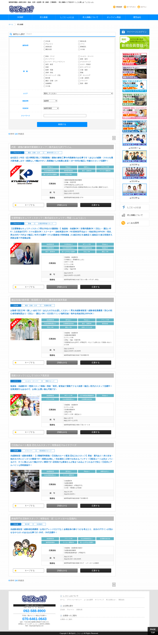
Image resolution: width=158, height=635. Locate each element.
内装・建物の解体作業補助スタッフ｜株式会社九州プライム (41, 147)
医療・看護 (49, 70)
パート (82, 44)
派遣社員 (49, 46)
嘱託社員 (49, 49)
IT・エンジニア (85, 75)
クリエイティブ (85, 62)
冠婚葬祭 (49, 83)
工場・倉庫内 (84, 78)
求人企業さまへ (111, 600)
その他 (82, 49)
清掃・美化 (49, 73)
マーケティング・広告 (53, 75)
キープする (30, 205)
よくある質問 (133, 223)
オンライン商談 (114, 17)
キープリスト (131, 7)
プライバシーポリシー (74, 600)
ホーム (11, 24)
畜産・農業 (84, 83)
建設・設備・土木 (52, 81)
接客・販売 (84, 59)
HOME (20, 17)
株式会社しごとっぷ (76, 633)
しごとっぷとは (67, 17)
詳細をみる (62, 205)
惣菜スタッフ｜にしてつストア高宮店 (30, 375)
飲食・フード (50, 56)
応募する (96, 205)
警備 (81, 73)
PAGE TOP (153, 631)
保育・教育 (49, 64)
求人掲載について (90, 17)
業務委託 (83, 46)
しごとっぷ (22, 9)
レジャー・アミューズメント (55, 62)
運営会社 (137, 17)
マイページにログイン (137, 32)
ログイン (144, 7)
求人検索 (44, 17)
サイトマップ (99, 600)
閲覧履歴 (119, 7)
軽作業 (48, 78)
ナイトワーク (50, 59)
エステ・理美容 (85, 64)
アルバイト (49, 44)
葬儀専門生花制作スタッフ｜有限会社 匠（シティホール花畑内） (44, 519)
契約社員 (83, 41)
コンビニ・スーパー (87, 56)
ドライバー (84, 81)
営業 (47, 67)
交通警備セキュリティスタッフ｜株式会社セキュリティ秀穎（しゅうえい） (49, 218)
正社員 (48, 41)
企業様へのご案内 (66, 619)
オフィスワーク (85, 67)
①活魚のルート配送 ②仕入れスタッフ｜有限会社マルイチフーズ (43, 445)
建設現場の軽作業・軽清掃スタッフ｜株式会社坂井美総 (39, 300)
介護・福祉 (84, 70)
